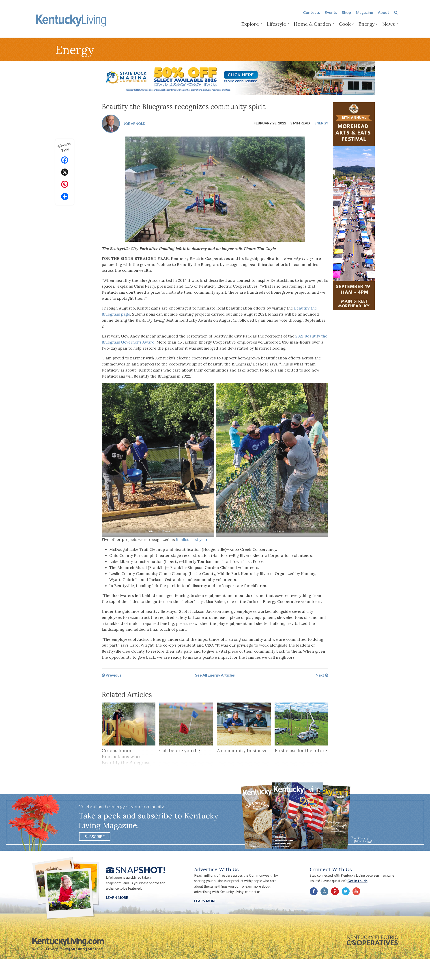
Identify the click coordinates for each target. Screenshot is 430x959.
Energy (366, 24)
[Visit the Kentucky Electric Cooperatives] (372, 940)
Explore (250, 24)
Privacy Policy (57, 949)
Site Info (78, 949)
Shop (346, 12)
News (388, 24)
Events (331, 12)
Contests (311, 12)
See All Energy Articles (215, 675)
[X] (64, 173)
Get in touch (357, 881)
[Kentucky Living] (72, 20)
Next (320, 675)
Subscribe (95, 836)
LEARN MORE (205, 901)
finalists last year (192, 539)
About (383, 12)
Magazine (364, 12)
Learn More (117, 897)
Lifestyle (276, 24)
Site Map (95, 949)
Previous (113, 675)
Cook (345, 24)
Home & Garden (312, 24)
